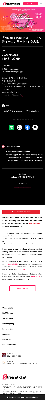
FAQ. (25, 269)
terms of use (35, 276)
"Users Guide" (13, 264)
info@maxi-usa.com (22, 187)
